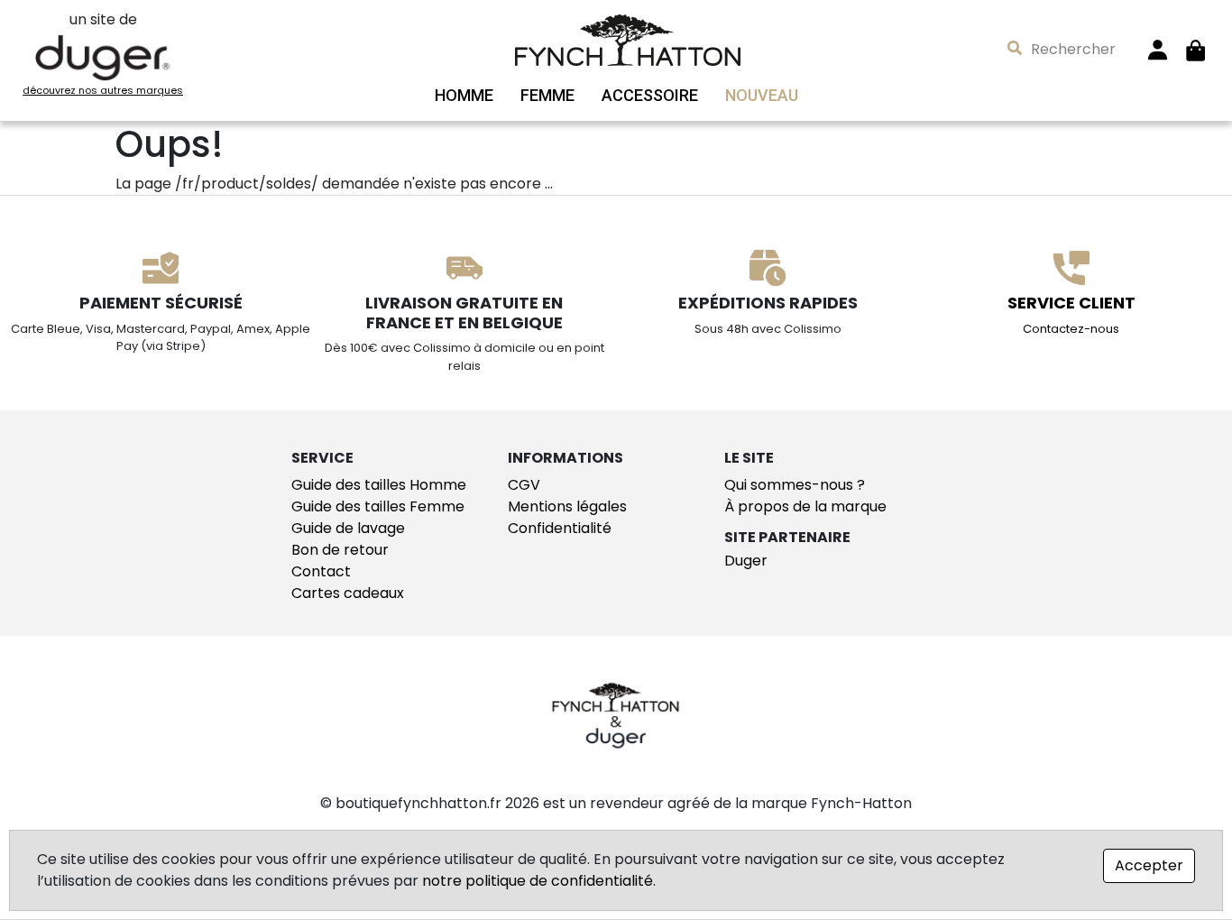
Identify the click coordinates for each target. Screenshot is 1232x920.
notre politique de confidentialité (537, 880)
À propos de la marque (805, 506)
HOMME (464, 96)
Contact (321, 571)
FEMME (547, 96)
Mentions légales (567, 506)
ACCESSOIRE (650, 96)
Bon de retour (340, 549)
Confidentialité (559, 528)
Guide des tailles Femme (377, 506)
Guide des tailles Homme (378, 484)
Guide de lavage (348, 528)
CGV (524, 484)
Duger (746, 560)
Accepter (1149, 865)
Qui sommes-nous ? (794, 484)
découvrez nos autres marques (103, 90)
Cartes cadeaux (347, 593)
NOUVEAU (761, 96)
